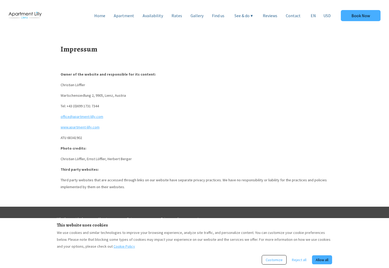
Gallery (197, 15)
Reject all (299, 259)
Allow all (322, 259)
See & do (243, 15)
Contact (293, 15)
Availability (153, 15)
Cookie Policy (124, 246)
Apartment (124, 15)
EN (313, 15)
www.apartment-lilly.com (80, 127)
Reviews (270, 15)
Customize (274, 259)
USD (327, 15)
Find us (218, 15)
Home (99, 15)
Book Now (360, 15)
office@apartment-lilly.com (82, 116)
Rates (176, 15)
